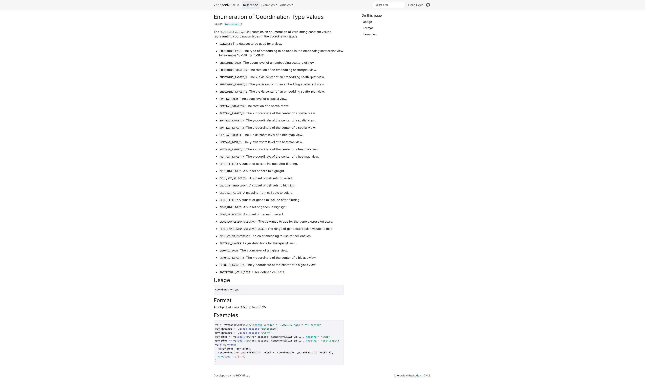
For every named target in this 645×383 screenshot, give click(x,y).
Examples (370, 34)
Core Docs (415, 5)
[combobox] (389, 5)
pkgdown (417, 375)
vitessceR (221, 5)
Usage (367, 22)
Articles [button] (285, 5)
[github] (428, 5)
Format (368, 28)
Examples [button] (268, 5)
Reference (250, 5)
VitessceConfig (234, 324)
